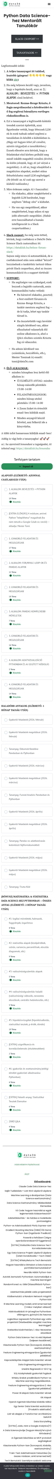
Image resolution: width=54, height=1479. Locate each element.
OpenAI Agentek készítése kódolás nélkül (30, 1401)
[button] (49, 4)
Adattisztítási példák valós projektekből (30, 1291)
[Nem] (48, 1470)
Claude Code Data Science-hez (35, 1186)
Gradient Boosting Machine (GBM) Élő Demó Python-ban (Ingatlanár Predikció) (28, 1232)
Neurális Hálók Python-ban (37, 1272)
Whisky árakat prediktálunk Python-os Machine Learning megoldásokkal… (31, 1379)
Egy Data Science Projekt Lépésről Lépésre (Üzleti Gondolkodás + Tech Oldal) (29, 1254)
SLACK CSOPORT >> (27, 39)
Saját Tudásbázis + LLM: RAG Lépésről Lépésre (28, 1190)
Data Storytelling (42, 1421)
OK (27, 1475)
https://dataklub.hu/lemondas (33, 448)
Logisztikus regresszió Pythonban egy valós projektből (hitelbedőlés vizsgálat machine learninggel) (29, 1322)
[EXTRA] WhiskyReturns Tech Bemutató (31, 1260)
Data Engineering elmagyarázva (34, 1364)
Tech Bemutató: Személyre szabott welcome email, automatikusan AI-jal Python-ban (28, 1462)
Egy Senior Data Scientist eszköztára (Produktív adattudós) (32, 1408)
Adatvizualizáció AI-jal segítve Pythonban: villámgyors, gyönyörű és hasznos (29, 1313)
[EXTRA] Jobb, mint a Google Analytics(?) (30, 1425)
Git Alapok (45, 1397)
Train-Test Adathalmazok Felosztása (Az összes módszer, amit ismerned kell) (30, 1455)
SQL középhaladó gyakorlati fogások (32, 1373)
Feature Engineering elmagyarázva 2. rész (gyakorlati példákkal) (29, 1387)
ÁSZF (27, 1174)
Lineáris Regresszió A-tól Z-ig (36, 1368)
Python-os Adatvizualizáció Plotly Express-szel (27, 1225)
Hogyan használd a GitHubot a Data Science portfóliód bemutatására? (28, 1266)
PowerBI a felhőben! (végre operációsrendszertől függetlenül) (33, 1239)
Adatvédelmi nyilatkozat (27, 1164)
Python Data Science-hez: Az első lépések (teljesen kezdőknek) (29, 1339)
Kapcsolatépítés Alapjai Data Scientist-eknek (27, 1360)
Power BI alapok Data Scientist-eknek (31, 1393)
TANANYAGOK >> (27, 52)
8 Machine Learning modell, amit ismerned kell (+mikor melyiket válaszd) (27, 1305)
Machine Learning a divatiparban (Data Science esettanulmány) (31, 1197)
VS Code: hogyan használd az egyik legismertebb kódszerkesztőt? (33, 1212)
